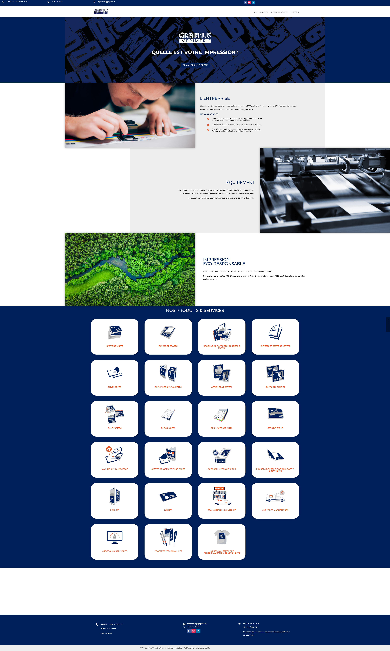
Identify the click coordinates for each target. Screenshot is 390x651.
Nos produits (261, 12)
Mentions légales (173, 648)
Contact (295, 12)
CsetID (155, 648)
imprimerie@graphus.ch (106, 2)
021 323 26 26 (57, 2)
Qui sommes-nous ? (279, 12)
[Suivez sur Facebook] (245, 2)
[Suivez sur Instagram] (249, 2)
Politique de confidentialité (197, 648)
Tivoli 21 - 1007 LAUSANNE (17, 2)
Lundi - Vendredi (251, 624)
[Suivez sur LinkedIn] (253, 2)
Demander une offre (195, 65)
